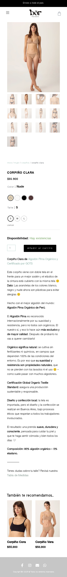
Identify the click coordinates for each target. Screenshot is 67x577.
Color (11, 186)
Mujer (16, 162)
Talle (10, 207)
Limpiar (10, 225)
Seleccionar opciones (8, 553)
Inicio (9, 162)
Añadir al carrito (40, 248)
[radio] (10, 198)
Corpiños (25, 162)
